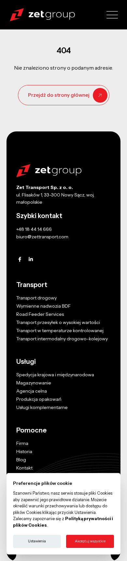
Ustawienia (37, 541)
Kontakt (24, 468)
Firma (22, 443)
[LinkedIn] (30, 259)
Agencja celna (31, 391)
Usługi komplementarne (42, 407)
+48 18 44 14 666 (34, 229)
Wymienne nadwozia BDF (43, 306)
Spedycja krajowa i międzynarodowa (55, 375)
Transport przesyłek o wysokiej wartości (58, 322)
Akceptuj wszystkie (90, 541)
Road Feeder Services (40, 314)
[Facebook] (19, 259)
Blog (21, 460)
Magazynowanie (33, 383)
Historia (24, 451)
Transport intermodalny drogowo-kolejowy (62, 339)
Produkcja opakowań (38, 399)
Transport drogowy (36, 298)
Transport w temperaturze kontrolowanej (60, 330)
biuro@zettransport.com (42, 237)
